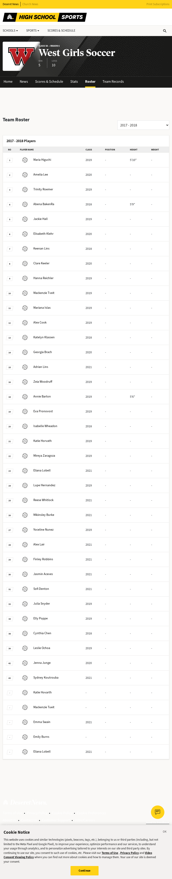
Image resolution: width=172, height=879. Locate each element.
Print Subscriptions (157, 4)
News (24, 81)
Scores (61, 30)
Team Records (113, 81)
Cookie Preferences (91, 813)
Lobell (42, 470)
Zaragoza (44, 456)
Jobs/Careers (85, 820)
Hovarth (42, 692)
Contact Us (29, 820)
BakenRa (43, 204)
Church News (30, 4)
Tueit (43, 707)
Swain (41, 722)
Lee (40, 174)
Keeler (41, 263)
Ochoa (41, 648)
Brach (42, 352)
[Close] (165, 832)
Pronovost (43, 411)
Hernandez (44, 485)
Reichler (43, 278)
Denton (41, 589)
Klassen (44, 337)
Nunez (43, 529)
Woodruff (42, 382)
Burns (41, 737)
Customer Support (56, 820)
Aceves (43, 574)
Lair (39, 544)
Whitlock (43, 500)
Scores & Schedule (49, 81)
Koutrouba (45, 677)
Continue (84, 870)
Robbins (43, 559)
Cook (40, 322)
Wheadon (45, 426)
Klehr (43, 234)
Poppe (40, 618)
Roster (90, 81)
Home (8, 81)
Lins (41, 248)
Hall (40, 219)
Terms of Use (12, 813)
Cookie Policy (62, 813)
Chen (42, 633)
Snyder (41, 603)
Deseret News (11, 4)
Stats (74, 81)
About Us (9, 820)
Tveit (43, 293)
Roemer (43, 189)
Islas (42, 308)
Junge (42, 663)
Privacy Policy (37, 813)
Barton (42, 396)
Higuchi (42, 160)
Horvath (42, 441)
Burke (43, 515)
